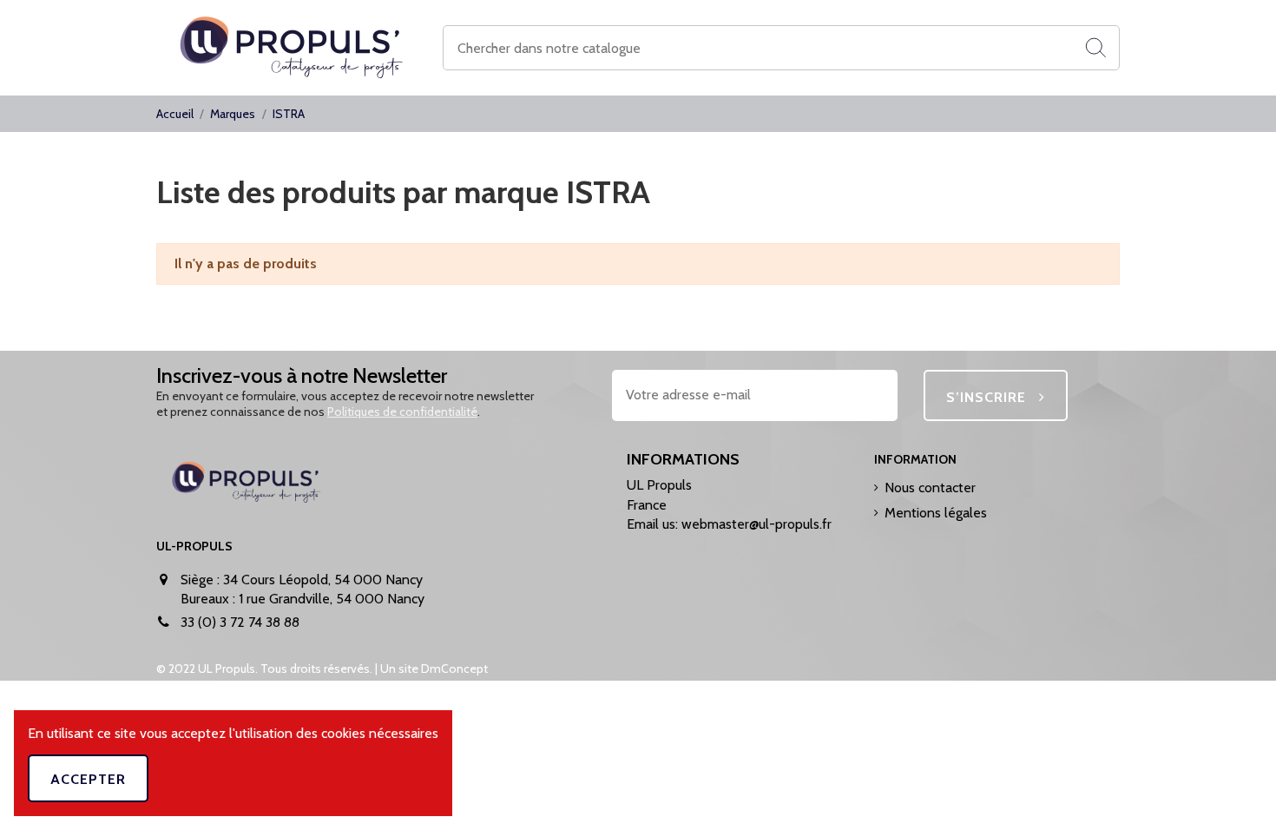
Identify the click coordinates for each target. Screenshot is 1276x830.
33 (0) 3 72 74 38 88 (240, 622)
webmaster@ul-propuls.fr (756, 524)
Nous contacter (930, 487)
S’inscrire (988, 397)
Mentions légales (936, 512)
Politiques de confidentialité (402, 411)
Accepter (88, 779)
